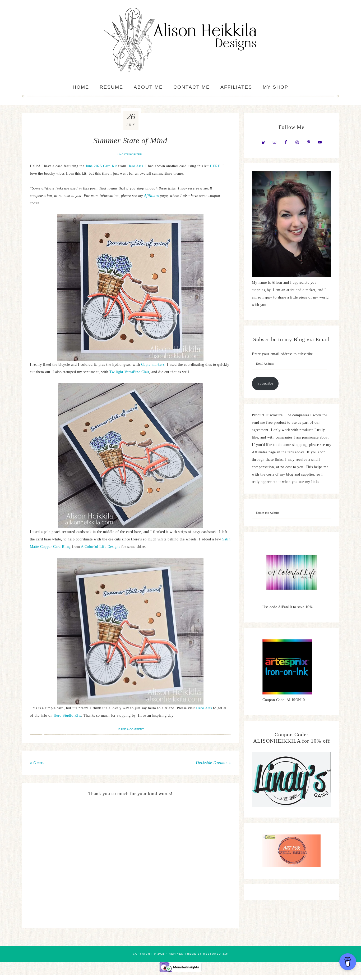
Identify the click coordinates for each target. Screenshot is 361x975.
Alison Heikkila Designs (180, 40)
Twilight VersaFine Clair (129, 372)
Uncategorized (130, 154)
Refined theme (182, 954)
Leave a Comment (130, 729)
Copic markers (153, 365)
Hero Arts (135, 166)
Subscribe (265, 383)
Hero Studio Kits (67, 715)
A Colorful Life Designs (100, 547)
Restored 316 (215, 954)
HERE (215, 166)
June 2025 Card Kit (101, 166)
